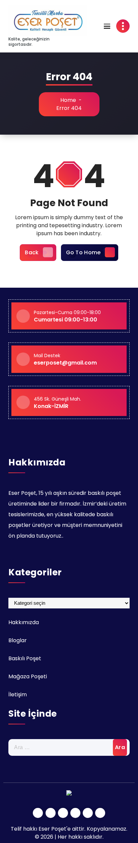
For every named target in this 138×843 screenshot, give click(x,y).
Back (32, 252)
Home (67, 100)
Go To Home (83, 252)
